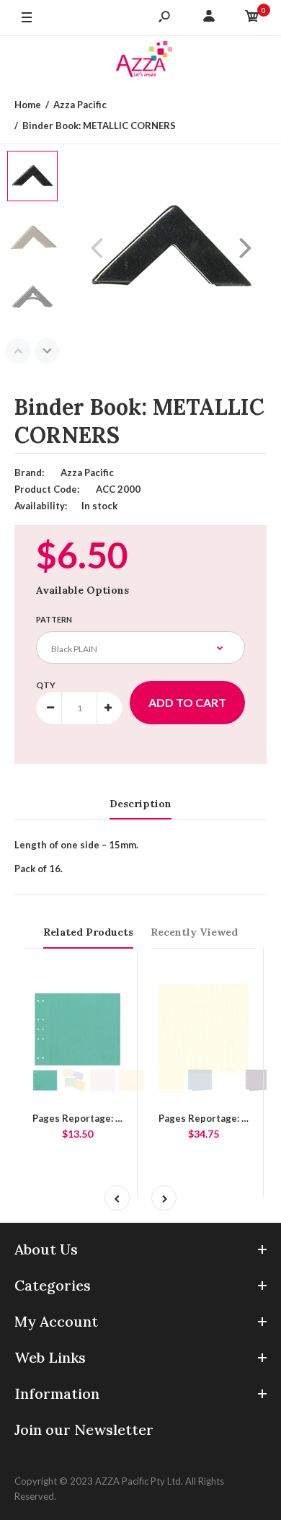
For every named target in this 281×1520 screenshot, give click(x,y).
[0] (252, 18)
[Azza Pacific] (140, 62)
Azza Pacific (80, 104)
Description (140, 803)
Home (27, 104)
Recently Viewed (194, 932)
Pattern (54, 619)
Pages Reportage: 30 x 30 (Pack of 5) (114, 1118)
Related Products (88, 932)
